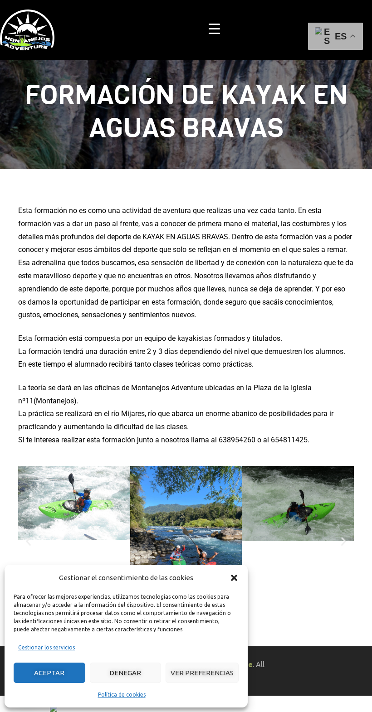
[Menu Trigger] (214, 28)
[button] (234, 577)
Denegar (125, 673)
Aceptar (49, 673)
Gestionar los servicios (46, 647)
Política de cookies (122, 694)
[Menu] (368, 30)
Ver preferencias (202, 673)
